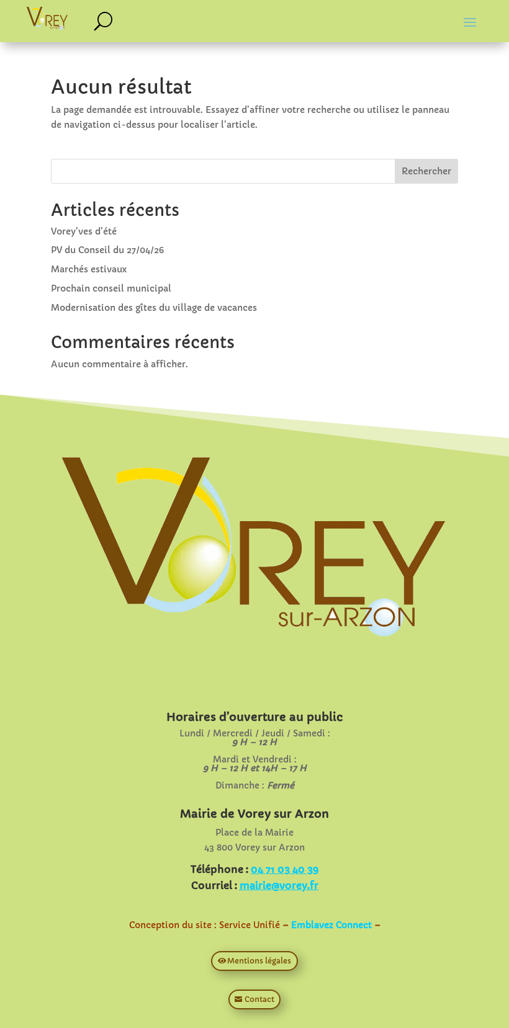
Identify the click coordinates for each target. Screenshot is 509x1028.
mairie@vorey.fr (279, 885)
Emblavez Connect (331, 925)
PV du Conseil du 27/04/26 (107, 250)
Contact (259, 999)
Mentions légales (259, 960)
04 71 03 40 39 (284, 869)
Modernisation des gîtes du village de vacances (154, 307)
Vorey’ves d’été (84, 231)
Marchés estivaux (89, 269)
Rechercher (426, 171)
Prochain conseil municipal (111, 288)
